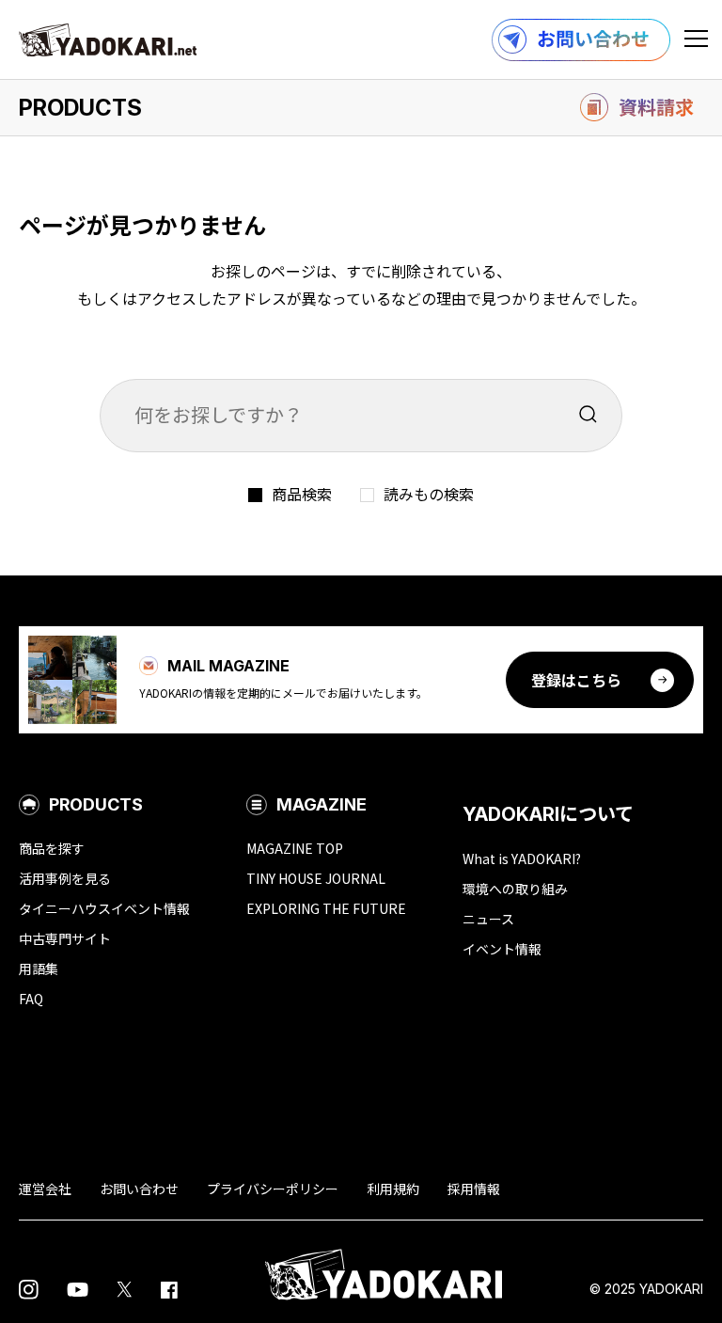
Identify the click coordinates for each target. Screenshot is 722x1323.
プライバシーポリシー (272, 1188)
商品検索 (302, 493)
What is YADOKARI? (522, 858)
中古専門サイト (65, 938)
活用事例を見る (65, 878)
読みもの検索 (429, 493)
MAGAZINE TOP (294, 848)
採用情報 (473, 1188)
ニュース (488, 918)
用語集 (38, 968)
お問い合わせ (139, 1188)
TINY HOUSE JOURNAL (315, 878)
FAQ (31, 998)
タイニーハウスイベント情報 (104, 908)
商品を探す (52, 848)
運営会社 (45, 1188)
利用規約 (393, 1188)
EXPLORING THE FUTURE (326, 908)
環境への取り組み (515, 888)
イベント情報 (502, 948)
